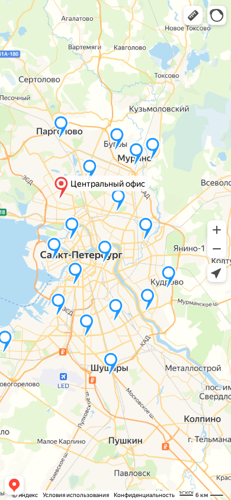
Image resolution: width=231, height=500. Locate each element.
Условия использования (76, 495)
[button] (193, 15)
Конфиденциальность (144, 495)
